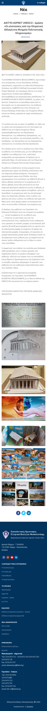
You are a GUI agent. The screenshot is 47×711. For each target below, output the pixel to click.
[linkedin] (29, 513)
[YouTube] (12, 557)
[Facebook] (18, 513)
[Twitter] (23, 513)
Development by (19, 706)
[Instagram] (8, 557)
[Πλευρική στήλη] (2, 216)
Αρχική (15, 13)
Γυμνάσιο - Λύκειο (27, 13)
